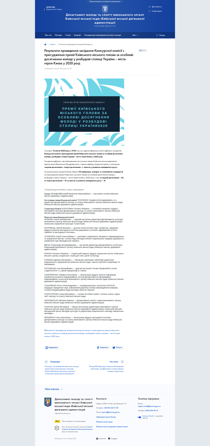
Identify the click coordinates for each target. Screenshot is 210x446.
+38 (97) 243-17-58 (111, 408)
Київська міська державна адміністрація (112, 427)
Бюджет (77, 35)
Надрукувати (53, 347)
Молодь (58, 35)
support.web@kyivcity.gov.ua (149, 406)
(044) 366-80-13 (151, 410)
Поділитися (104, 347)
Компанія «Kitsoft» (148, 416)
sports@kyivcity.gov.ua (111, 412)
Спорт (68, 35)
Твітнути (119, 347)
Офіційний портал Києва (106, 417)
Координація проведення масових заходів (102, 35)
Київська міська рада (104, 422)
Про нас (48, 35)
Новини (52, 44)
